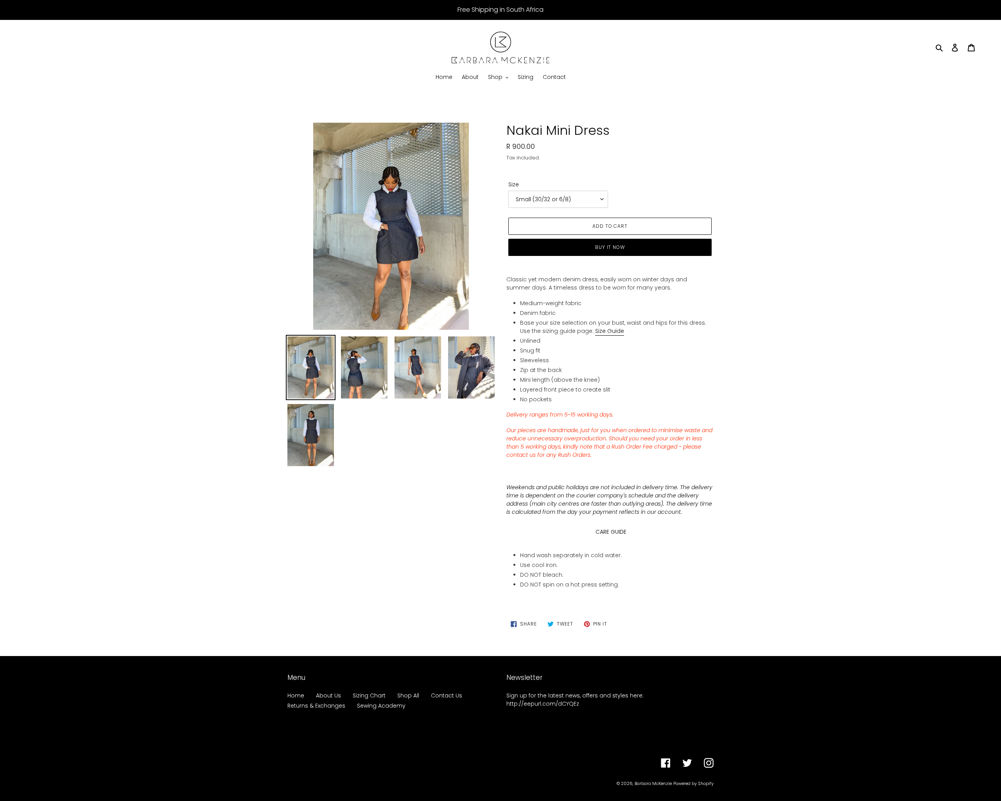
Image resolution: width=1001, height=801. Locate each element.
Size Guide (609, 331)
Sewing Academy (381, 706)
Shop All (408, 695)
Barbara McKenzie (653, 783)
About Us (328, 695)
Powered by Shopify (693, 783)
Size (513, 184)
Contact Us (446, 695)
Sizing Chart (369, 695)
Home (295, 695)
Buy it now (610, 247)
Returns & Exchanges (316, 706)
